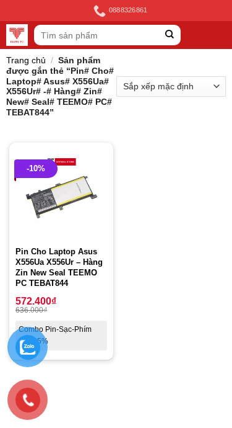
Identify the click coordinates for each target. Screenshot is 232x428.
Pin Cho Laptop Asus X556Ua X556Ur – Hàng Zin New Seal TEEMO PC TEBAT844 (59, 267)
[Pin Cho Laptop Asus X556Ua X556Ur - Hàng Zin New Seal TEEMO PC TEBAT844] (61, 194)
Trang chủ (26, 60)
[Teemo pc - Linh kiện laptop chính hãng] (17, 35)
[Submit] (170, 35)
